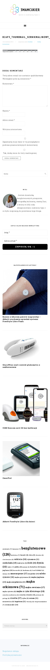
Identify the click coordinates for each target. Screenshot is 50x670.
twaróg (30, 601)
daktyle (22, 563)
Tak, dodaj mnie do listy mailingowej (20, 153)
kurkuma (27, 570)
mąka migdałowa (16, 582)
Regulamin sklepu (11, 651)
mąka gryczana (23, 577)
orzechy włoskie (27, 595)
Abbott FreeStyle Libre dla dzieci (19, 521)
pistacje (39, 595)
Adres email (9, 120)
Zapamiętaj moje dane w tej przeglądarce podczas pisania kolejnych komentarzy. (21, 143)
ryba (25, 598)
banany (17, 549)
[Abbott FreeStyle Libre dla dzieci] (15, 519)
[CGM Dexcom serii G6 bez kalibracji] (25, 425)
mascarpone (19, 573)
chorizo (40, 555)
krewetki (17, 570)
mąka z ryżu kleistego (30, 591)
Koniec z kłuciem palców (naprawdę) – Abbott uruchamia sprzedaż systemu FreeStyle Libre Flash (22, 319)
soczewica (8, 601)
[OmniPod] (21, 475)
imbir (10, 567)
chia (32, 555)
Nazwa (6, 111)
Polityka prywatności (12, 655)
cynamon (33, 559)
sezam (33, 598)
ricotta (16, 598)
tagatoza (20, 601)
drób (31, 563)
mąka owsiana (35, 587)
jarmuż (26, 567)
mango (6, 574)
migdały (33, 574)
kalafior (35, 567)
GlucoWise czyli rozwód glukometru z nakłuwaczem (21, 366)
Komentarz (8, 83)
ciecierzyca (8, 559)
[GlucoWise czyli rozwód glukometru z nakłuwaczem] (21, 362)
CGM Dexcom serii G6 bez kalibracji (20, 428)
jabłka (18, 567)
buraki (24, 555)
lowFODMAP (38, 570)
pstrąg (6, 598)
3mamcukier (30, 9)
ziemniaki (11, 605)
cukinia (20, 559)
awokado (7, 549)
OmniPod (7, 478)
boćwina (15, 555)
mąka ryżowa (9, 591)
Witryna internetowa (12, 129)
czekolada (10, 563)
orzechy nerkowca (11, 595)
